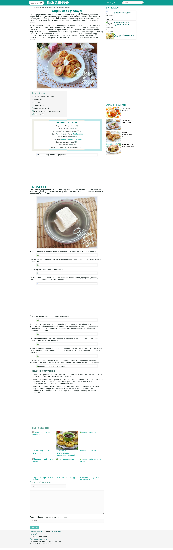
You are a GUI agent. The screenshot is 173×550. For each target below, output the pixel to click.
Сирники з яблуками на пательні (89, 479)
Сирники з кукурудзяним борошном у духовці (66, 453)
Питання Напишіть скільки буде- (48, 517)
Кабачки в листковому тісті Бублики (127, 135)
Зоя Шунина (78, 134)
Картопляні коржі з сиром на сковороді (128, 145)
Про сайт (33, 531)
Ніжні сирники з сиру (66, 478)
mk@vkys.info (56, 531)
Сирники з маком (88, 451)
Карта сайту (34, 534)
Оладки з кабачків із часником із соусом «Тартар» (121, 24)
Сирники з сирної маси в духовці (127, 121)
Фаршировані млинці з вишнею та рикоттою (122, 13)
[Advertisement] (67, 171)
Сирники (78, 139)
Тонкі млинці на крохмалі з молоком (124, 36)
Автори (39, 531)
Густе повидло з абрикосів (127, 109)
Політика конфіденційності (39, 539)
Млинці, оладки (66, 139)
